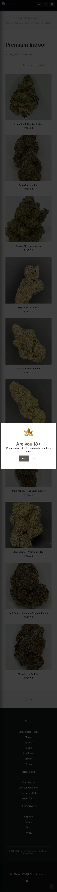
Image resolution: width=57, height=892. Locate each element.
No (33, 458)
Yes (24, 458)
